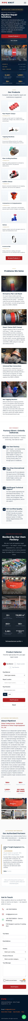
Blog (23, 1011)
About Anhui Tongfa (6, 1011)
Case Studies (16, 1011)
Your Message (7, 963)
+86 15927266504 (11, 909)
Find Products (14, 700)
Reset (14, 705)
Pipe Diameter (6, 686)
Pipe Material (6, 672)
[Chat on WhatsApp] (24, 1017)
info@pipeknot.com (11, 914)
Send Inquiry (14, 987)
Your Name (6, 933)
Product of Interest (8, 955)
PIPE (8, 2)
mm (5, 694)
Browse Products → (14, 36)
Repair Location (7, 679)
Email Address (6, 941)
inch (10, 694)
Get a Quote (14, 40)
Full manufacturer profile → (14, 641)
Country (5, 948)
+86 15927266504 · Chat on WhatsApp (14, 919)
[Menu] (25, 3)
